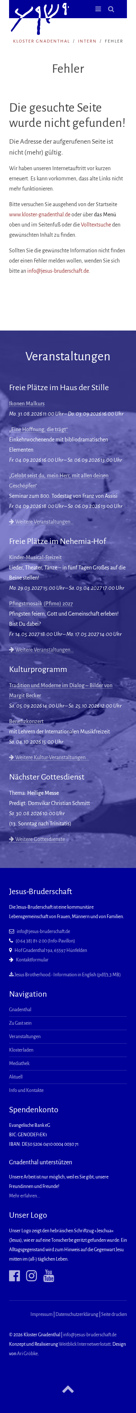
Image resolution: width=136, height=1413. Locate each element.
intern (87, 41)
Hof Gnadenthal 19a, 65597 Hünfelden (51, 950)
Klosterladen (21, 1050)
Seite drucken (114, 1314)
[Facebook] (14, 1275)
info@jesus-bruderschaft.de (58, 271)
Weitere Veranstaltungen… (44, 522)
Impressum (41, 1314)
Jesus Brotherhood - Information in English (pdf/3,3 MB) (67, 974)
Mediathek (19, 1063)
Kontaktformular (32, 959)
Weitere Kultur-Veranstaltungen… (51, 757)
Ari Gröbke (27, 1353)
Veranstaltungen (25, 1036)
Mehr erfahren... (24, 1195)
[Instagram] (29, 1275)
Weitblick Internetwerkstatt (85, 1344)
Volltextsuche (96, 225)
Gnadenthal (20, 1009)
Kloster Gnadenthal (41, 41)
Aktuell (15, 1077)
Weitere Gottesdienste (39, 839)
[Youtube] (46, 1275)
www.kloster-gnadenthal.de (39, 214)
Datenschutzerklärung (76, 1314)
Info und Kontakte (26, 1090)
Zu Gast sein (20, 1023)
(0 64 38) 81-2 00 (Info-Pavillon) (45, 941)
